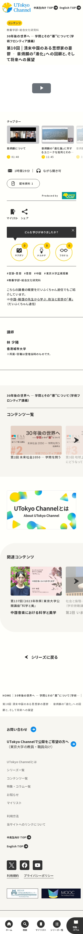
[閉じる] (73, 230)
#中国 (38, 273)
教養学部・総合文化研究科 (23, 30)
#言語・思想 (14, 273)
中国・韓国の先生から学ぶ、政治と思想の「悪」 (41, 299)
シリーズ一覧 (15, 770)
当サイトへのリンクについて (26, 824)
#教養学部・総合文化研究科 (24, 280)
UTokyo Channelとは (22, 762)
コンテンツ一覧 (17, 778)
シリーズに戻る (44, 657)
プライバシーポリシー (39, 875)
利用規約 (13, 875)
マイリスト (14, 803)
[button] (19, 252)
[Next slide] (76, 440)
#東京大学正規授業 (56, 273)
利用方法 (13, 816)
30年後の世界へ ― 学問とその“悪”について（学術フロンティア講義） (43, 397)
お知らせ (13, 795)
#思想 (27, 273)
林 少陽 (13, 342)
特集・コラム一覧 (19, 786)
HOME (7, 695)
